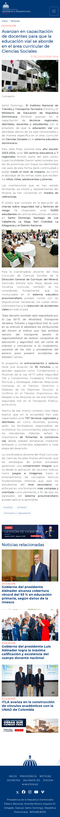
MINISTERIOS (30, 784)
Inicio (5, 21)
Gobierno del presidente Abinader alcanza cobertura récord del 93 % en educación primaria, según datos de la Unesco (27, 594)
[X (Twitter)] (17, 792)
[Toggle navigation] (54, 11)
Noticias (15, 21)
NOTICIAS (45, 776)
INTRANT (22, 507)
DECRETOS (13, 780)
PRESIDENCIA (28, 776)
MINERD (8, 507)
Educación (9, 25)
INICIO (13, 776)
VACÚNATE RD (31, 780)
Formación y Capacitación (17, 513)
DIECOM (48, 780)
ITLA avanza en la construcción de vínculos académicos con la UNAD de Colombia (28, 705)
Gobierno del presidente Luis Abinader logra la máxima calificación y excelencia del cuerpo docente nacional (26, 652)
